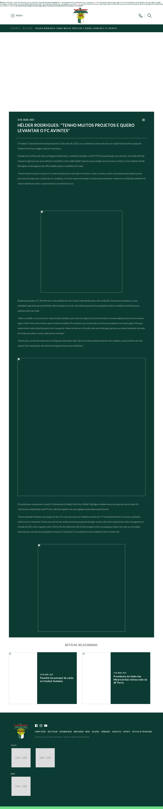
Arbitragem (79, 731)
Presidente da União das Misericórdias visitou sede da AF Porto (130, 679)
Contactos (116, 731)
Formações (105, 731)
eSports (126, 731)
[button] (149, 16)
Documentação (66, 731)
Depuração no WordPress (112, 4)
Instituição (53, 731)
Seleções (95, 731)
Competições (40, 731)
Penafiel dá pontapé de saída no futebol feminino (56, 679)
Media (87, 731)
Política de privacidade (142, 731)
